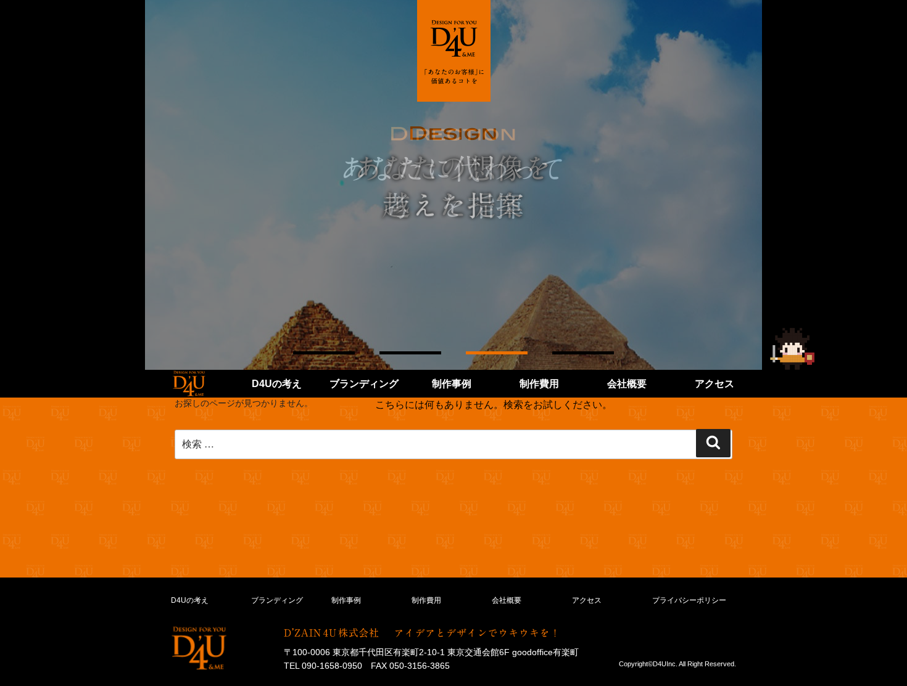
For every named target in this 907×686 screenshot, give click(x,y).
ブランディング (364, 383)
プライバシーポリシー (689, 600)
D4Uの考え (277, 383)
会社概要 (627, 383)
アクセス (714, 383)
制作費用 (539, 383)
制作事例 (451, 383)
